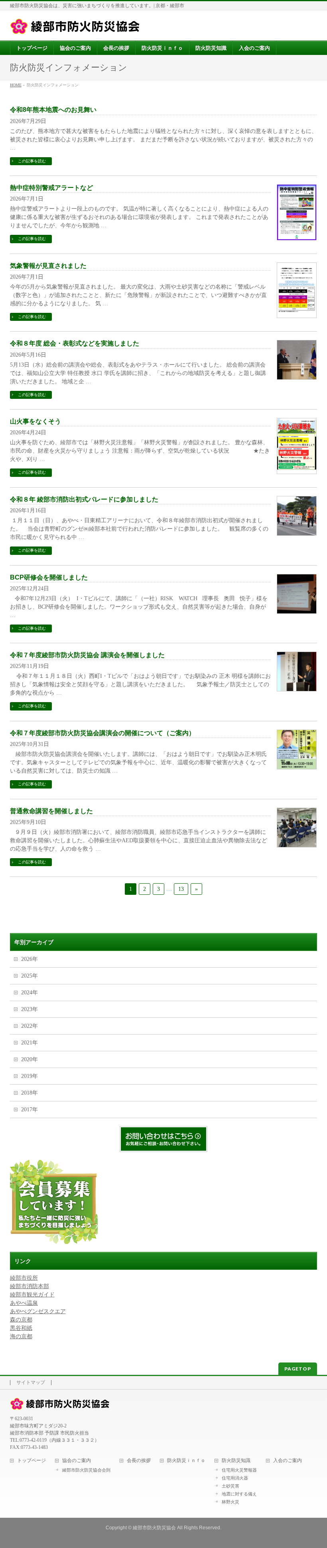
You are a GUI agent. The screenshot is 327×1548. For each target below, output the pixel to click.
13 (181, 889)
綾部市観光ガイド (32, 1295)
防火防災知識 (236, 1460)
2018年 (29, 1093)
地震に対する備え (239, 1493)
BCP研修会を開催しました (49, 577)
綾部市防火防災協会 (154, 1527)
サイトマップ (30, 1382)
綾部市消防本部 (29, 1286)
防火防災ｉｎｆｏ (186, 1460)
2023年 (29, 1009)
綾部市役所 (24, 1278)
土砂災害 (230, 1486)
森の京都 (21, 1320)
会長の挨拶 (139, 1460)
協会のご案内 (76, 1460)
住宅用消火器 (235, 1478)
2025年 (29, 976)
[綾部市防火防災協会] (75, 25)
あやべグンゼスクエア (38, 1311)
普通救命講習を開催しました (51, 811)
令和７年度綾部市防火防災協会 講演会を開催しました (87, 655)
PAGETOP (297, 1369)
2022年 (29, 1026)
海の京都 (21, 1336)
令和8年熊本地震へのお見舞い (53, 109)
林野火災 (230, 1501)
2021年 (29, 1043)
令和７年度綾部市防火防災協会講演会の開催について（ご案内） (102, 733)
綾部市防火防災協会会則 (86, 1470)
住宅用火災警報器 (239, 1470)
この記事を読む (32, 161)
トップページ (31, 1460)
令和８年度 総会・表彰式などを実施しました (74, 343)
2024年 (29, 993)
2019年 (29, 1076)
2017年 (29, 1110)
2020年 (29, 1059)
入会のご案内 (287, 1460)
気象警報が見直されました (48, 265)
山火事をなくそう (35, 421)
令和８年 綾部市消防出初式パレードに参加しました (84, 499)
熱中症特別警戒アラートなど (51, 187)
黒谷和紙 (21, 1328)
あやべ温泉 (24, 1303)
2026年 (29, 959)
